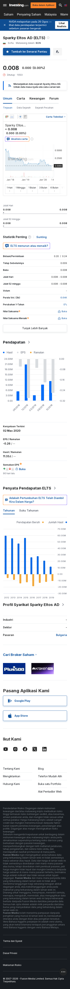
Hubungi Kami (11, 783)
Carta (21, 98)
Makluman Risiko (12, 965)
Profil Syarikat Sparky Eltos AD (31, 604)
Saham (8, 14)
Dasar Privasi (10, 953)
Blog (41, 768)
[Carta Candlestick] (7, 117)
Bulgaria (61, 635)
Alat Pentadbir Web (50, 791)
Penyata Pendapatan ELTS (27, 488)
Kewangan (37, 98)
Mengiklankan (11, 776)
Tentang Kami (11, 768)
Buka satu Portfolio (49, 783)
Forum (54, 98)
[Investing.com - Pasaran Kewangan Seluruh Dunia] (18, 5)
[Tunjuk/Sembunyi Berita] (25, 117)
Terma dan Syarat (12, 941)
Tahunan (9, 510)
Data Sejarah (24, 107)
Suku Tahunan (28, 510)
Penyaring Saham (29, 14)
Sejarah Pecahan (44, 107)
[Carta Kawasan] (12, 117)
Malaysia (51, 14)
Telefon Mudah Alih (50, 776)
